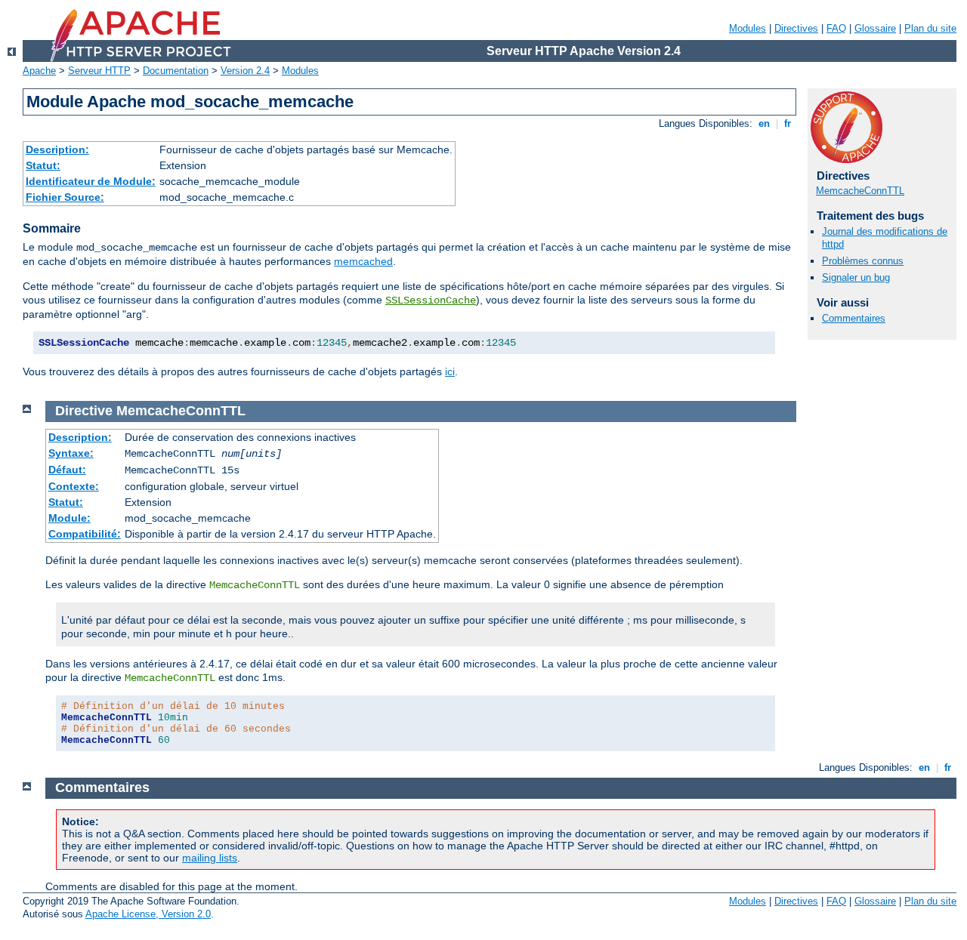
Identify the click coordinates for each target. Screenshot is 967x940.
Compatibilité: (84, 534)
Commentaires (853, 318)
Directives (796, 28)
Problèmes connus (863, 261)
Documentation (176, 70)
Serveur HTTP (99, 70)
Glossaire (875, 28)
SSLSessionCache (430, 300)
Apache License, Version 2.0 (148, 914)
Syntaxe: (71, 453)
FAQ (836, 28)
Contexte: (73, 486)
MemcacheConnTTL (860, 190)
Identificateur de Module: (91, 181)
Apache (39, 70)
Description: (57, 149)
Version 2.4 (245, 70)
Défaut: (67, 470)
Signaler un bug (856, 277)
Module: (69, 518)
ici (450, 371)
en (764, 123)
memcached (363, 261)
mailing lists (209, 858)
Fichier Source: (65, 197)
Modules (747, 28)
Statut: (43, 165)
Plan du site (930, 28)
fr (787, 123)
